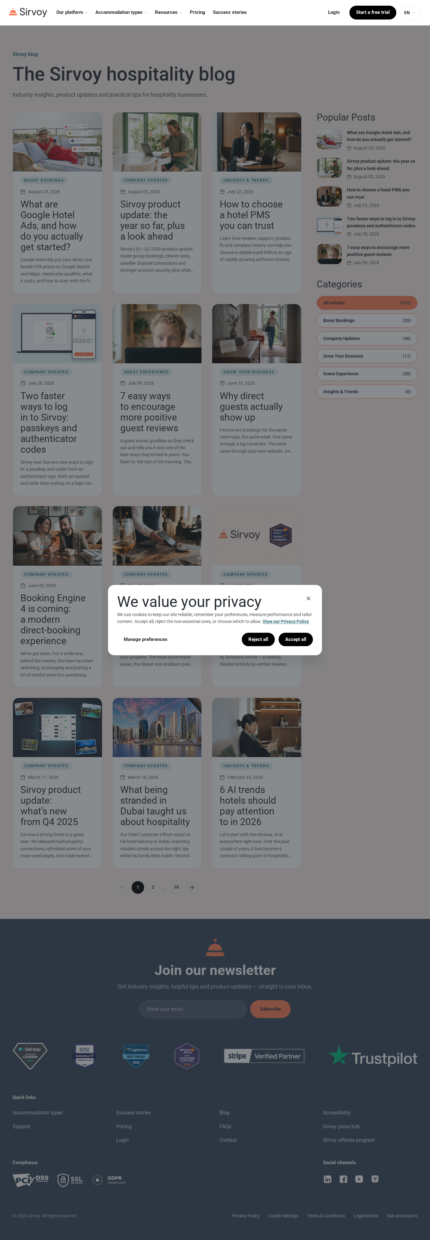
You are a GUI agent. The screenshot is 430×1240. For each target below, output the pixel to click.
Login (334, 12)
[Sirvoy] (28, 12)
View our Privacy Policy (286, 621)
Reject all (258, 639)
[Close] (308, 598)
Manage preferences (145, 639)
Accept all (295, 639)
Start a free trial (373, 12)
